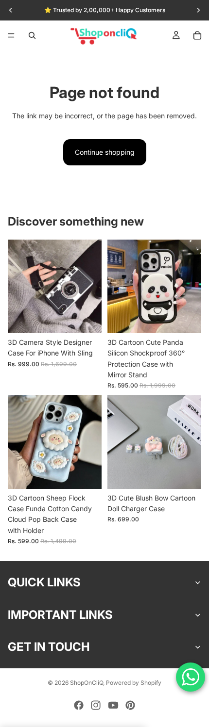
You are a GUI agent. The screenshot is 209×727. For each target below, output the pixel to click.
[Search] (32, 35)
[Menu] (11, 35)
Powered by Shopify (133, 682)
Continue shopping (105, 152)
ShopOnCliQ (86, 682)
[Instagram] (96, 705)
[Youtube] (113, 705)
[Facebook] (79, 705)
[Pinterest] (130, 705)
